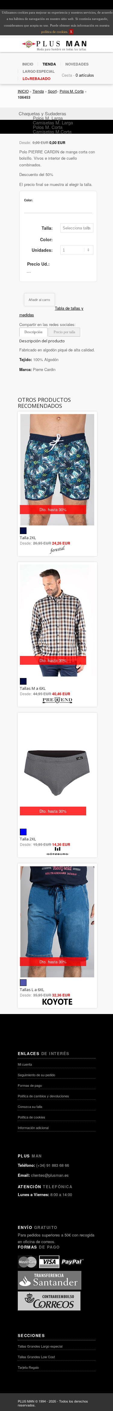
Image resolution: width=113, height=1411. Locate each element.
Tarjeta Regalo (28, 1367)
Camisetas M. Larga (53, 122)
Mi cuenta (25, 1064)
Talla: (47, 228)
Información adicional (33, 1127)
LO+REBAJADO (36, 78)
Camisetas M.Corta (52, 131)
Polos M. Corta (72, 91)
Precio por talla (64, 332)
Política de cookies (31, 1117)
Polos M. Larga (48, 118)
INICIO (27, 64)
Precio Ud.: (38, 264)
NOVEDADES (77, 64)
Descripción (33, 332)
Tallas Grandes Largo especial (40, 1346)
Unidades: (42, 250)
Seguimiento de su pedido (36, 1074)
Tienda (38, 91)
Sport (52, 91)
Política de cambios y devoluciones (43, 1095)
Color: (46, 239)
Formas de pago (30, 1085)
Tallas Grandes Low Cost (36, 1356)
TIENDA (49, 64)
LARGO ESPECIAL (39, 71)
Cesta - (68, 75)
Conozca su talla (30, 1106)
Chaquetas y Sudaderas (42, 113)
